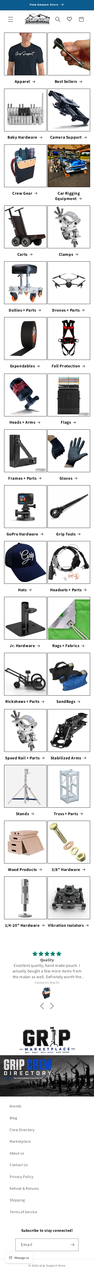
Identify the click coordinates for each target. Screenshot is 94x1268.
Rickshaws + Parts (22, 701)
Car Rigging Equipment (67, 196)
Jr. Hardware (22, 645)
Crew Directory (22, 1129)
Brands (15, 1106)
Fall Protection (66, 366)
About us (17, 1153)
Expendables (22, 366)
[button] (10, 19)
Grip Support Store (53, 1265)
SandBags (65, 701)
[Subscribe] (72, 1245)
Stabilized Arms (66, 758)
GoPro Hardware (22, 534)
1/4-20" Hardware (22, 925)
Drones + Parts (66, 310)
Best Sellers (66, 81)
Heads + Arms (22, 422)
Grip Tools (65, 534)
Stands (22, 813)
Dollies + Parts (22, 310)
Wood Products (22, 869)
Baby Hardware (22, 137)
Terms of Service (23, 1211)
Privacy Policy (21, 1176)
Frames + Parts (22, 478)
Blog (13, 1117)
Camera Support (66, 137)
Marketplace (20, 1141)
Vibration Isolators (66, 925)
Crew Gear (22, 193)
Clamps (66, 254)
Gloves (66, 478)
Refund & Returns (24, 1188)
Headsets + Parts (66, 589)
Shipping (17, 1199)
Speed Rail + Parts (22, 758)
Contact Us (19, 1164)
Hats (22, 589)
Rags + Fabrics (65, 645)
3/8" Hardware (66, 869)
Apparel (22, 81)
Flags (66, 422)
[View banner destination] (47, 1040)
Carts (22, 254)
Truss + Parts (66, 813)
